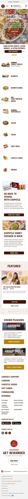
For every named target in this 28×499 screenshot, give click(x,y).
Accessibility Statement (7, 476)
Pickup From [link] (16, 5)
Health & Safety (18, 403)
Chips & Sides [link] (17, 158)
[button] (11, 311)
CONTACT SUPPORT (10, 376)
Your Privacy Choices (6, 495)
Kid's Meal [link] (15, 146)
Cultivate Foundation (5, 406)
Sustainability (18, 409)
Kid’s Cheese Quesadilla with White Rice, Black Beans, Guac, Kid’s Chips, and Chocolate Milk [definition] (14, 292)
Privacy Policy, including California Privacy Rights (13, 493)
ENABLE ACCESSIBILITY (14, 1)
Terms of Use (4, 486)
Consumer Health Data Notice (8, 483)
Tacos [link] (13, 134)
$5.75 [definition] (12, 289)
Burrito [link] (14, 76)
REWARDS (6, 396)
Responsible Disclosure (5, 413)
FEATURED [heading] (14, 266)
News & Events (18, 400)
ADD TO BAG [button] (14, 302)
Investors (4, 403)
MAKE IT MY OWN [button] (14, 306)
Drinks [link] (14, 170)
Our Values (5, 400)
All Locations (5, 409)
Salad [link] (13, 123)
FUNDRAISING (8, 392)
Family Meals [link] (16, 64)
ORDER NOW (14, 31)
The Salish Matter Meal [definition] (12, 287)
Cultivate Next (18, 405)
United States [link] (7, 471)
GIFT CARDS (7, 388)
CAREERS (6, 380)
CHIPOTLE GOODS (9, 384)
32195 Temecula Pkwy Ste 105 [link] (17, 7)
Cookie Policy (5, 488)
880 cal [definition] (5, 289)
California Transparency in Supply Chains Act (12, 481)
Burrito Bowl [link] (17, 88)
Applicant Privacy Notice (7, 479)
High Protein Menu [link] (16, 100)
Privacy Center (5, 491)
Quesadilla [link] (15, 112)
